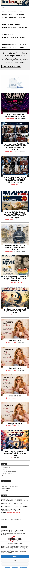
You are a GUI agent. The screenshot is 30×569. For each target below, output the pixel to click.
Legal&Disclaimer (23, 567)
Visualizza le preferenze (15, 564)
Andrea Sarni (17, 314)
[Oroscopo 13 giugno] (15, 329)
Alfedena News (9, 151)
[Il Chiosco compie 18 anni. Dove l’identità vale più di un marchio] (15, 103)
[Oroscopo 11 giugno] (15, 385)
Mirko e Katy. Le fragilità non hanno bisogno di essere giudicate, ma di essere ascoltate (15, 278)
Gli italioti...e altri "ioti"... (15, 282)
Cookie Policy (7, 567)
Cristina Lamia (21, 342)
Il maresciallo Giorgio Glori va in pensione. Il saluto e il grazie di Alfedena (15, 247)
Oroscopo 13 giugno (15, 340)
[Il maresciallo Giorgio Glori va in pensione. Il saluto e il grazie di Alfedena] (15, 234)
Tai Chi (11, 314)
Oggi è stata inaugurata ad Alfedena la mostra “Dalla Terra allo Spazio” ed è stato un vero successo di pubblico (15, 146)
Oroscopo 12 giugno (15, 368)
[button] (28, 543)
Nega (15, 560)
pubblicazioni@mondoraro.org (13, 512)
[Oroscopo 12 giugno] (15, 357)
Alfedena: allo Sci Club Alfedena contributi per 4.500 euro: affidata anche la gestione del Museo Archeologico (15, 215)
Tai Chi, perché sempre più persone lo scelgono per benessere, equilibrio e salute (15, 311)
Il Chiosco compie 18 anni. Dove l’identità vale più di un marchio (15, 115)
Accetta (15, 556)
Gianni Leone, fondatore (20, 118)
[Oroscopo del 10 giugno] (15, 413)
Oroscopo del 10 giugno (15, 424)
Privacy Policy (15, 567)
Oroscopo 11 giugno (15, 396)
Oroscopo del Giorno (11, 342)
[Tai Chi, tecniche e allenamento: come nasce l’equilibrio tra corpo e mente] (15, 440)
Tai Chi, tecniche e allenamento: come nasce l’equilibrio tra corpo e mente (15, 453)
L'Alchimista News (9, 118)
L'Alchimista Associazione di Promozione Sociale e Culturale (15, 186)
